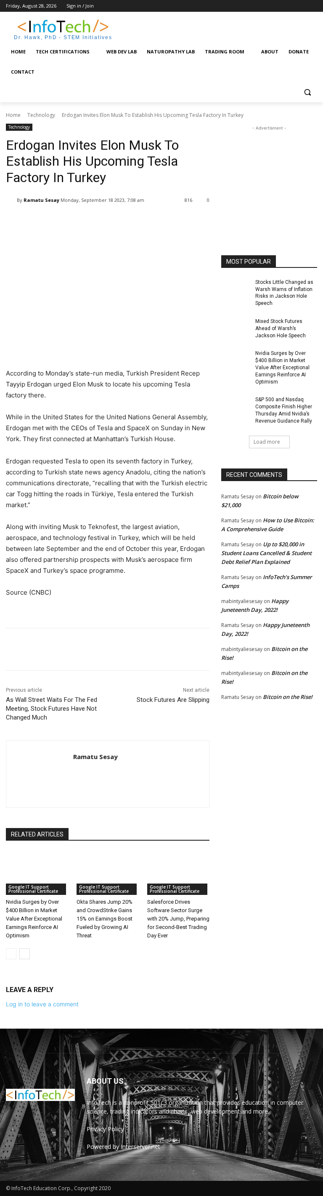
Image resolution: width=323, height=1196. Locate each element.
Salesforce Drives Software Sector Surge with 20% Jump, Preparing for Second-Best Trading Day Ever (178, 919)
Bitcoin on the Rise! (287, 697)
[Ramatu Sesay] (11, 200)
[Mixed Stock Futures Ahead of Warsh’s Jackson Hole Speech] (235, 328)
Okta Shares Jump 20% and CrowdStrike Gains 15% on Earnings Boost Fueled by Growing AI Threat (104, 919)
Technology (41, 115)
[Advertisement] (218, 28)
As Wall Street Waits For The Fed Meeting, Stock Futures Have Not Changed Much (51, 708)
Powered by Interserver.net (123, 1147)
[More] (173, 221)
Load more (267, 441)
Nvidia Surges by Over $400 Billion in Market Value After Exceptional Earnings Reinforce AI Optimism (34, 919)
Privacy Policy (105, 1129)
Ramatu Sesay (41, 200)
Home (13, 115)
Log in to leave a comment (42, 1004)
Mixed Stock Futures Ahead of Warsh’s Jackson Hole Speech (280, 328)
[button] (307, 92)
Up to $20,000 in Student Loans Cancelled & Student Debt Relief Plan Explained (266, 553)
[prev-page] (11, 953)
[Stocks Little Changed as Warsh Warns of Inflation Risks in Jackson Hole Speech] (235, 289)
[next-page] (24, 953)
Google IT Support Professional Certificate (33, 889)
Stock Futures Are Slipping (173, 700)
